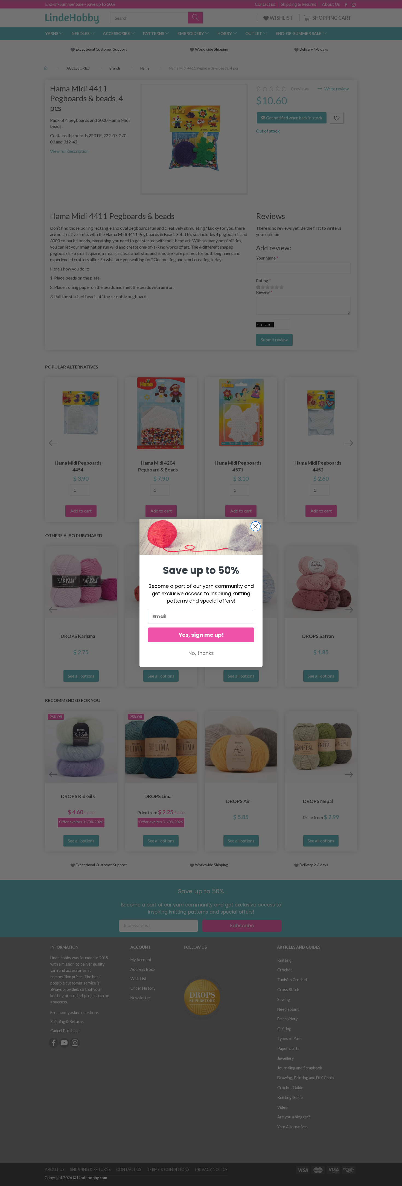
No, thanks (201, 653)
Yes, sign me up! (201, 635)
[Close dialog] (255, 526)
